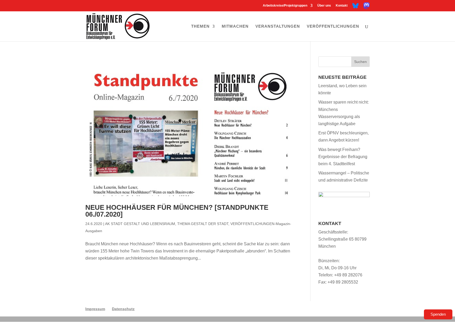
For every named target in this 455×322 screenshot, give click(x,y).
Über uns (324, 5)
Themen (200, 26)
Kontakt (342, 5)
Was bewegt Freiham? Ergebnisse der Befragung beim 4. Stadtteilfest (342, 156)
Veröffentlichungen (333, 26)
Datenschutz (123, 309)
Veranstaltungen (277, 26)
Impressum (95, 309)
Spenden (438, 314)
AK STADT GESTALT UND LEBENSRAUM (140, 224)
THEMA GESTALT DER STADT (202, 224)
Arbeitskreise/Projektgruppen (285, 5)
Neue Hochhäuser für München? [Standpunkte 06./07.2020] (176, 210)
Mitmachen (235, 26)
